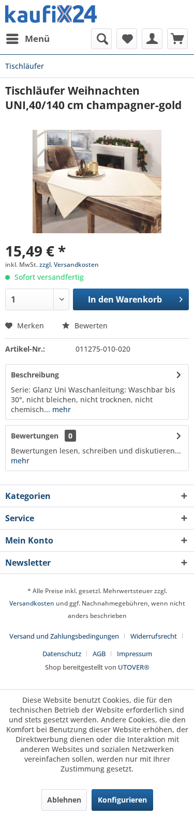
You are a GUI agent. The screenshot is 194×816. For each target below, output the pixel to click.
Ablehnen (64, 800)
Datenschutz (61, 653)
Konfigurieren (122, 800)
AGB (99, 653)
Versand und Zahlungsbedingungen (64, 636)
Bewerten (90, 325)
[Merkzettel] (126, 38)
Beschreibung (35, 375)
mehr (60, 409)
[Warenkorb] (177, 38)
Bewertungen (34, 436)
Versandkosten (31, 603)
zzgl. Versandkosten (69, 264)
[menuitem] (27, 38)
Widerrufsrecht (153, 636)
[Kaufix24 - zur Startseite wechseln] (51, 14)
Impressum (134, 653)
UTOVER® (134, 667)
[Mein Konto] (152, 38)
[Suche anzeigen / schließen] (101, 38)
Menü (37, 38)
